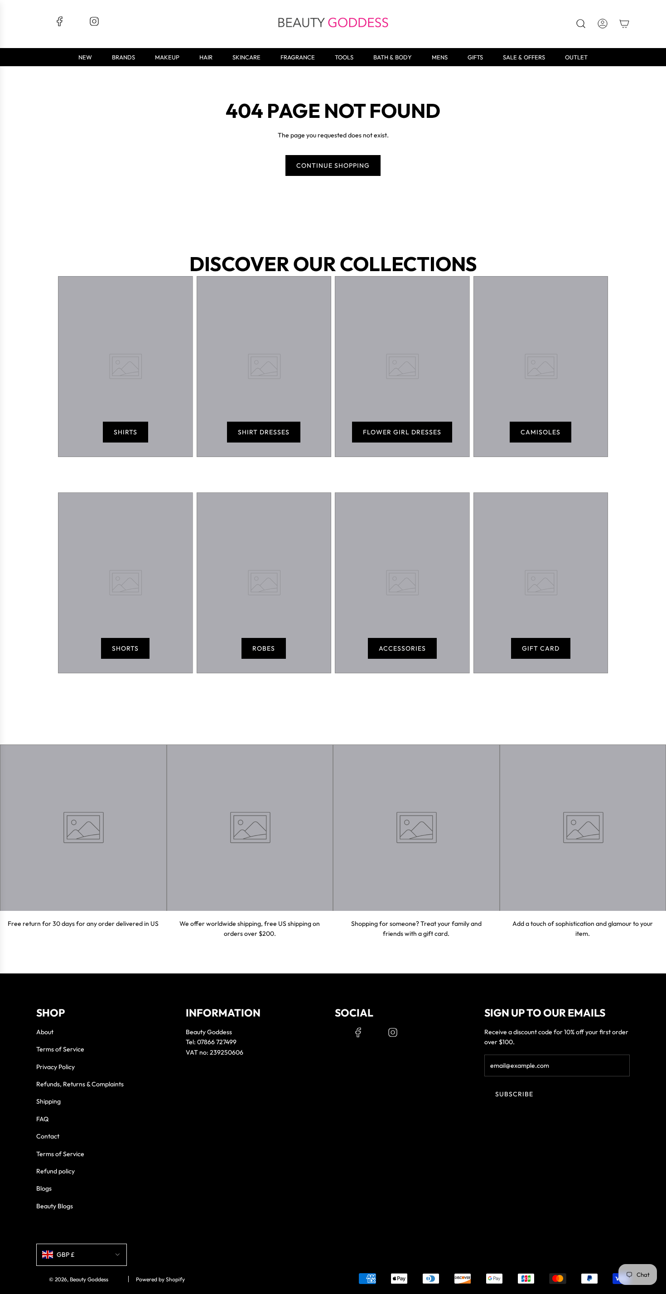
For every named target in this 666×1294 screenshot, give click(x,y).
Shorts (125, 648)
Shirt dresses (264, 432)
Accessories (402, 648)
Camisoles (540, 432)
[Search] (581, 23)
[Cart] (624, 23)
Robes (263, 648)
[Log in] (602, 23)
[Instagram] (94, 24)
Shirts (125, 432)
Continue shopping (333, 165)
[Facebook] (60, 24)
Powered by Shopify (160, 1279)
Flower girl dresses (402, 432)
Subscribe (514, 1094)
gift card (541, 648)
